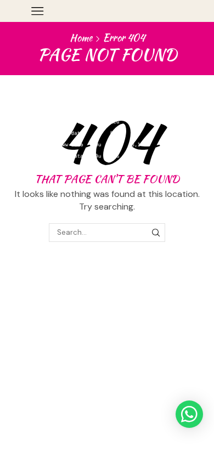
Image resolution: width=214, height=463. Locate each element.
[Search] (156, 232)
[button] (189, 414)
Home (81, 38)
